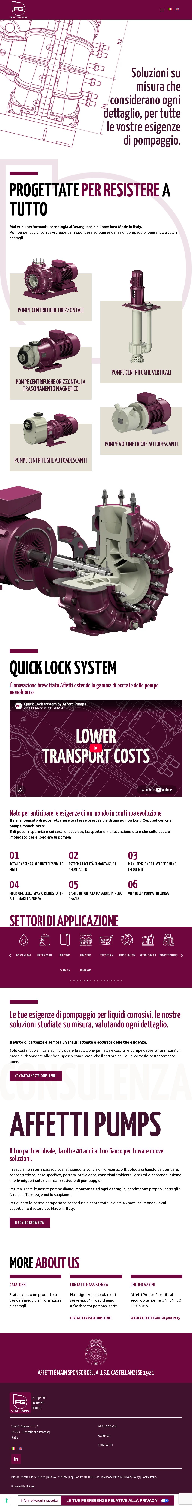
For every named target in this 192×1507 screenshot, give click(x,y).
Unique (30, 1486)
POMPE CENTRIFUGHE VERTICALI (141, 373)
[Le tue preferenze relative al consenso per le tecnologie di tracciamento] (6, 1500)
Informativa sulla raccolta (39, 1500)
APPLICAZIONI (107, 1426)
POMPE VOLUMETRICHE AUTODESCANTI (141, 444)
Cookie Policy (149, 1477)
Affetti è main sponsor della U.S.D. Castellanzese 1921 (96, 1373)
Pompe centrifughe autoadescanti (50, 461)
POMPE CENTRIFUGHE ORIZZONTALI (51, 310)
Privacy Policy (132, 1477)
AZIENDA (104, 1435)
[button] (162, 10)
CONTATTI (105, 1445)
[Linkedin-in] (16, 1459)
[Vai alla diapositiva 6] (87, 980)
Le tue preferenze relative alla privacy (112, 1500)
